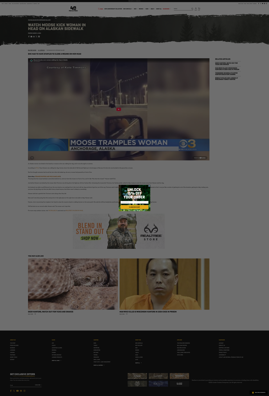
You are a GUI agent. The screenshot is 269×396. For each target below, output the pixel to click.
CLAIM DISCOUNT (134, 207)
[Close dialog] (149, 186)
